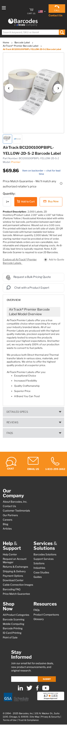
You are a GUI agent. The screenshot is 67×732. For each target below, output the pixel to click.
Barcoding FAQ (11, 589)
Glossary (39, 619)
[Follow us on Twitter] (29, 689)
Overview (14, 299)
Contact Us (55, 15)
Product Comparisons (46, 614)
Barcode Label (22, 42)
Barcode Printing (13, 628)
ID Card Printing (12, 632)
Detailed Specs (17, 411)
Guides (38, 576)
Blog (5, 524)
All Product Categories (16, 614)
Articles (7, 528)
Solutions (39, 563)
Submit (47, 679)
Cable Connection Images (18, 584)
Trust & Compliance (28, 720)
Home (6, 42)
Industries (39, 567)
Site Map (34, 716)
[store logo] (23, 22)
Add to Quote (56, 259)
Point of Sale (10, 637)
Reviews (12, 422)
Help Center (10, 554)
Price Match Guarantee (16, 593)
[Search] (62, 32)
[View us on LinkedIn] (20, 689)
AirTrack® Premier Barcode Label (21, 45)
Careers (7, 519)
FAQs (10, 432)
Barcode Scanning (13, 619)
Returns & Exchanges (15, 566)
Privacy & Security (50, 716)
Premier (15, 161)
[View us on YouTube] (45, 689)
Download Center (13, 580)
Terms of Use (10, 720)
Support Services (44, 558)
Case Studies (41, 572)
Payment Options (13, 575)
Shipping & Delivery (14, 571)
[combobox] (33, 32)
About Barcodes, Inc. (15, 501)
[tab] (33, 298)
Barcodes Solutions (45, 554)
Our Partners (10, 515)
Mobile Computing (13, 623)
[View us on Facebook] (37, 689)
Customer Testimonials (16, 510)
